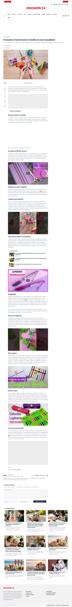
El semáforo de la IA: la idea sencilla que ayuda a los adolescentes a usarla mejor (13, 524)
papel (25, 299)
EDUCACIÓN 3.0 (10, 474)
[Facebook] (51, 4)
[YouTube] (54, 4)
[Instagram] (58, 4)
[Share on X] (5, 88)
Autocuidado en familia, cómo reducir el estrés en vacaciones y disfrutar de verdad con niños (36, 574)
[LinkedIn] (62, 4)
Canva (40, 191)
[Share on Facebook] (5, 86)
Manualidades (18, 469)
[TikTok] (61, 4)
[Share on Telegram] (5, 98)
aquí (9, 435)
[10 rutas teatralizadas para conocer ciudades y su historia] (58, 565)
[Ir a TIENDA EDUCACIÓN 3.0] (65, 15)
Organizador (12, 294)
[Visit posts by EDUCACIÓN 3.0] (4, 475)
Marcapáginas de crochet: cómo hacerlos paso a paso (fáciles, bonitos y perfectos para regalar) (13, 550)
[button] (67, 16)
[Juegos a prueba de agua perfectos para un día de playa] (14, 565)
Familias (7, 36)
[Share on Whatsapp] (5, 93)
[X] (53, 4)
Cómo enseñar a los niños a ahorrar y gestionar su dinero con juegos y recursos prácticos (57, 524)
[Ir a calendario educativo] (63, 15)
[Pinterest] (59, 4)
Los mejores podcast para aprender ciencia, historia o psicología (28, 264)
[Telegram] (63, 4)
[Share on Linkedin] (5, 96)
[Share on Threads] (5, 101)
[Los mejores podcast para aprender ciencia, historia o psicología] (11, 265)
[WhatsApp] (65, 4)
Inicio (4, 36)
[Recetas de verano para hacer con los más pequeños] (58, 541)
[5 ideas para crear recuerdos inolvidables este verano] (36, 541)
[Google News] (56, 4)
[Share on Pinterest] (5, 91)
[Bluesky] (67, 4)
